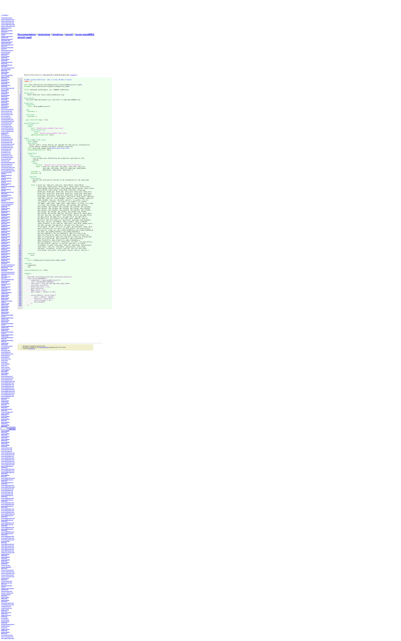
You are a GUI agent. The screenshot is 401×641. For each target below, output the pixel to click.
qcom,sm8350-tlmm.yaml (7, 522)
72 (20, 198)
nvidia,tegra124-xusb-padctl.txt (6, 301)
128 (20, 292)
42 (20, 148)
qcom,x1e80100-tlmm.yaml (5, 542)
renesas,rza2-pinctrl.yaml (7, 571)
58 (20, 175)
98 (20, 242)
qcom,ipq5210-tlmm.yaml (7, 384)
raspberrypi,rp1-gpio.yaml (7, 552)
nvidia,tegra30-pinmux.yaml (5, 344)
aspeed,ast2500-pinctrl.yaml (5, 57)
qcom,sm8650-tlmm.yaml (7, 536)
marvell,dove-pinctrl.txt (7, 197)
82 (20, 215)
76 (20, 205)
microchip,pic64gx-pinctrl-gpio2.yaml (8, 274)
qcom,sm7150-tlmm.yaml (7, 512)
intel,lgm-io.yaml (5, 160)
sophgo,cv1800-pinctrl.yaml (5, 598)
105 (20, 253)
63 (20, 183)
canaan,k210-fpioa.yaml (7, 119)
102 (20, 248)
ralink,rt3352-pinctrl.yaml (7, 547)
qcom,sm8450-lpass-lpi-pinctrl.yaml (7, 525)
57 (20, 173)
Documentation (27, 34)
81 (20, 213)
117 (20, 273)
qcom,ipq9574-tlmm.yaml (7, 394)
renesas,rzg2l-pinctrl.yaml (8, 573)
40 (20, 145)
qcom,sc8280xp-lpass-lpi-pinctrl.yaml (7, 473)
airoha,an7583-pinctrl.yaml (8, 24)
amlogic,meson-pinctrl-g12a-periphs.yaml (7, 42)
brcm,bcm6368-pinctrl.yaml (5, 107)
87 (20, 223)
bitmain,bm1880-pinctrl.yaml (5, 77)
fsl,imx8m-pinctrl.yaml (7, 145)
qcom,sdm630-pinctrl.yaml (8, 478)
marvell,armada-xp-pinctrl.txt (6, 190)
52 (20, 165)
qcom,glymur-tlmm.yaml (7, 377)
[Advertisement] (60, 16)
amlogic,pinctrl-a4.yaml (7, 50)
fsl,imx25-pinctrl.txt (6, 137)
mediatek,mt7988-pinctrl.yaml (5, 240)
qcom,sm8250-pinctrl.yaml (8, 518)
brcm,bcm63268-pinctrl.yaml (5, 96)
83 (20, 217)
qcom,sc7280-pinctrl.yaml (7, 469)
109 (20, 260)
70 (20, 195)
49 (20, 160)
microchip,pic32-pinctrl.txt (8, 272)
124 (20, 285)
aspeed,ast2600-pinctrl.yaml (5, 60)
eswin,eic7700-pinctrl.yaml (5, 133)
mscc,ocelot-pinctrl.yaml (7, 279)
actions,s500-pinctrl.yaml (7, 19)
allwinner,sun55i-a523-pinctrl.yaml (7, 31)
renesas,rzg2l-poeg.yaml (7, 575)
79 (20, 210)
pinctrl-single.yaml (6, 358)
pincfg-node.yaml (5, 350)
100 (20, 245)
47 (20, 156)
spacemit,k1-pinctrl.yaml (7, 603)
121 (20, 280)
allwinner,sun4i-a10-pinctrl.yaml (6, 28)
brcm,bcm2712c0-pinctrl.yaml (5, 86)
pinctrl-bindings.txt (6, 352)
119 (20, 277)
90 (20, 228)
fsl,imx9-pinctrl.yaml (6, 149)
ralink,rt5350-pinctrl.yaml (7, 550)
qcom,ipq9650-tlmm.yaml (7, 396)
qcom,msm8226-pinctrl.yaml (5, 414)
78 (20, 208)
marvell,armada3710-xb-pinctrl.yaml (7, 193)
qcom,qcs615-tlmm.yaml (7, 456)
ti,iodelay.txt (4, 627)
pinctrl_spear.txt (5, 367)
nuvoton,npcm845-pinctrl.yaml (6, 287)
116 (20, 272)
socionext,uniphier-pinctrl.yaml (6, 595)
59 (20, 177)
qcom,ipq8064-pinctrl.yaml (8, 391)
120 (20, 278)
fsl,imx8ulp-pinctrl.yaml (7, 147)
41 (20, 146)
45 (20, 153)
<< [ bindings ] (4, 15)
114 (20, 268)
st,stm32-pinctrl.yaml (6, 608)
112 (20, 265)
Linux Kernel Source (44, 347)
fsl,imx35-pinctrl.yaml (6, 140)
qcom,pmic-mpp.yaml (6, 451)
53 (20, 166)
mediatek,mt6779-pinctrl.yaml (5, 212)
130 (20, 295)
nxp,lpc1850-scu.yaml (6, 346)
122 (20, 282)
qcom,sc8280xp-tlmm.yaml (5, 476)
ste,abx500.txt (4, 618)
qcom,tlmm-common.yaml (7, 539)
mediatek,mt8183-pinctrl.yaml (5, 243)
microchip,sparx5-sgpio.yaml (5, 277)
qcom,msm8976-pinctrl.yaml (5, 437)
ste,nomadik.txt (5, 619)
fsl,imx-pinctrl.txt (5, 135)
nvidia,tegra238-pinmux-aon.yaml (7, 324)
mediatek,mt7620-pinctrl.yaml (5, 223)
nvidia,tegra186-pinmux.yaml (5, 304)
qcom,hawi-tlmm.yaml (6, 379)
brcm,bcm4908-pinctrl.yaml (5, 90)
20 (20, 111)
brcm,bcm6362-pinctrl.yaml (5, 104)
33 (20, 133)
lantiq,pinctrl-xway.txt (6, 165)
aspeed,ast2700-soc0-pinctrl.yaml (6, 63)
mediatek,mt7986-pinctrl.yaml (5, 237)
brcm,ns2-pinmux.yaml (7, 114)
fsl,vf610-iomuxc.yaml (6, 155)
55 (20, 170)
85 (20, 220)
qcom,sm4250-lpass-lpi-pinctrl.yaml (7, 496)
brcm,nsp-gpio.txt (5, 116)
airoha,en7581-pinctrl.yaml (8, 26)
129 (20, 293)
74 (20, 202)
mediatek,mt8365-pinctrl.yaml (5, 262)
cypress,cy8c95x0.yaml (7, 131)
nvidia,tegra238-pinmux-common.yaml (7, 327)
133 (20, 300)
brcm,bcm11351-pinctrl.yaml (5, 80)
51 (20, 163)
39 (20, 143)
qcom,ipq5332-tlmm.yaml (7, 386)
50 (20, 161)
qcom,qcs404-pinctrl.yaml (7, 454)
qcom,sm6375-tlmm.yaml (7, 510)
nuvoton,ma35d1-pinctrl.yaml (5, 282)
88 (20, 225)
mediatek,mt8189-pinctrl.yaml (5, 251)
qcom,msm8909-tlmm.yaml (5, 420)
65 (20, 187)
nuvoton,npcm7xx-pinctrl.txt (6, 284)
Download (73, 75)
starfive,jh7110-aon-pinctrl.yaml (6, 613)
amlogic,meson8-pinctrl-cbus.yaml (7, 48)
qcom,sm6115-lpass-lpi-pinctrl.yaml (7, 500)
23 (20, 116)
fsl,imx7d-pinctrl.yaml (6, 142)
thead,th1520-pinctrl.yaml (7, 624)
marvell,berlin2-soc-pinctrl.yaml (6, 195)
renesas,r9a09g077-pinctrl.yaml (6, 568)
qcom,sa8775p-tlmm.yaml (7, 461)
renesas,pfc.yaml (5, 565)
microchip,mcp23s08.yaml (8, 264)
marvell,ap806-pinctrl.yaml (8, 170)
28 (20, 125)
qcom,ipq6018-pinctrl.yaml (8, 389)
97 (20, 240)
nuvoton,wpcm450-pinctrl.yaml (6, 290)
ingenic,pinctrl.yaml (6, 159)
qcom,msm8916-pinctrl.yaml (5, 423)
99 (20, 243)
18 (20, 108)
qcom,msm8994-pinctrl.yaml (5, 440)
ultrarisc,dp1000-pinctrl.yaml (5, 633)
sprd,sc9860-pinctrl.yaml (7, 604)
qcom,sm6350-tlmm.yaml (7, 508)
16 (20, 105)
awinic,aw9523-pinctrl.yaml (5, 73)
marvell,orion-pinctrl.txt (7, 204)
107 (20, 257)
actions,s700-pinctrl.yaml (7, 21)
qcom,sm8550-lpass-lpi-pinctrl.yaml (7, 529)
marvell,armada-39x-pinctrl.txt (6, 181)
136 (20, 305)
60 (20, 178)
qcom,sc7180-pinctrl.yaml (7, 464)
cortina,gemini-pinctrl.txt (7, 129)
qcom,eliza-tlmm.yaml (6, 376)
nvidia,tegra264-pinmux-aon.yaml (7, 332)
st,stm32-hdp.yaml (6, 606)
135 (20, 303)
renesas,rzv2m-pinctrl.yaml (5, 579)
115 (20, 270)
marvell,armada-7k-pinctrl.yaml (6, 184)
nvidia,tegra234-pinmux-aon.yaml (7, 315)
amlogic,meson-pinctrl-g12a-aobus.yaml (7, 40)
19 (20, 110)
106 (20, 255)
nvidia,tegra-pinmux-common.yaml (6, 293)
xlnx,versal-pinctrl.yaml (7, 636)
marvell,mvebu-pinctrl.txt (7, 202)
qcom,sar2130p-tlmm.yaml (8, 462)
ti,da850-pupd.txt (5, 626)
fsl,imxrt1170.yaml (6, 152)
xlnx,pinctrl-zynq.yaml (6, 635)
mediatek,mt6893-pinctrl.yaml (5, 220)
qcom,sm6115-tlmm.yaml (7, 502)
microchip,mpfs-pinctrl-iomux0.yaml (7, 267)
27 (20, 123)
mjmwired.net (31, 348)
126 (20, 288)
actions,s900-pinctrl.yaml (7, 22)
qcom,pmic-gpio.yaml (6, 449)
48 (20, 158)
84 (20, 218)
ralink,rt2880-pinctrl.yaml (7, 544)
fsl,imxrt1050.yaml (6, 150)
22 (20, 115)
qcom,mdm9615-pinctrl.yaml (5, 407)
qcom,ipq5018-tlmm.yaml (7, 382)
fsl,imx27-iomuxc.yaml (7, 139)
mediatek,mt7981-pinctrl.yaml (5, 234)
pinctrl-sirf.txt (4, 360)
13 (20, 100)
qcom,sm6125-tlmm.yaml (7, 504)
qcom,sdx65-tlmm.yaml (7, 490)
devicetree (44, 34)
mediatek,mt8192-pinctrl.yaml (5, 254)
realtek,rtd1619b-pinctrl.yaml (5, 560)
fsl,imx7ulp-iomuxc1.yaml (7, 144)
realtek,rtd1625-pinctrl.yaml (5, 563)
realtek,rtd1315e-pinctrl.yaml (5, 555)
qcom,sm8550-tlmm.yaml (7, 531)
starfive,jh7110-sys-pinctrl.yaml (6, 616)
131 (20, 297)
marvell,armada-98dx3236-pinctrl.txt (8, 187)
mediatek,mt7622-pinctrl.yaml (5, 229)
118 (20, 275)
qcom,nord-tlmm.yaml (6, 447)
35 (20, 136)
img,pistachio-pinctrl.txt (7, 157)
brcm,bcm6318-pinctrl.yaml (5, 93)
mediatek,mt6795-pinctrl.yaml (5, 215)
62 (20, 182)
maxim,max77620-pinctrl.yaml (6, 206)
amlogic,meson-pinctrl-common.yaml (7, 37)
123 (20, 283)
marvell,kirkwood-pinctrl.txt (5, 200)
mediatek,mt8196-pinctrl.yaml (5, 260)
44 (20, 151)
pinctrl (69, 34)
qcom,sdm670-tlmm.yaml (7, 485)
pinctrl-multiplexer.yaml (7, 353)
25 (20, 120)
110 (20, 262)
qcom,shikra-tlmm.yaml (7, 493)
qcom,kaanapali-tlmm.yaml (5, 398)
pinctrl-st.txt (4, 362)
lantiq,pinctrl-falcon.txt (7, 164)
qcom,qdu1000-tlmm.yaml (7, 459)
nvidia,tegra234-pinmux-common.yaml (7, 318)
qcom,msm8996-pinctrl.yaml (5, 443)
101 (20, 247)
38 (20, 141)
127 (20, 290)
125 (20, 287)
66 (20, 188)
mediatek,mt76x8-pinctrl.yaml (5, 231)
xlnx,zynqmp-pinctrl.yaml (7, 638)
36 (20, 138)
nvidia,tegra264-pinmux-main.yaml (7, 338)
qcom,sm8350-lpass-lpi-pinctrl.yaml (7, 520)
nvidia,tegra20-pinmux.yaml (5, 310)
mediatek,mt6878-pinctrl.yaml (5, 217)
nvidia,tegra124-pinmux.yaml (5, 298)
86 (20, 222)
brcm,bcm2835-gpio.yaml (7, 88)
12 (20, 98)
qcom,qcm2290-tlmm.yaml (8, 452)
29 (20, 126)
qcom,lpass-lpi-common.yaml (5, 401)
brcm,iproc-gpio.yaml (6, 111)
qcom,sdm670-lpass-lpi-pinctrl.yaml (7, 483)
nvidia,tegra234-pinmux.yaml (5, 321)
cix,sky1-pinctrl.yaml (6, 126)
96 (20, 238)
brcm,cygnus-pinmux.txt (7, 109)
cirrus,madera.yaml (6, 124)
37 (20, 140)
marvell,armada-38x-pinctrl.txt (6, 179)
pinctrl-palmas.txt (5, 355)
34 (20, 135)
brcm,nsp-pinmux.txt (6, 117)
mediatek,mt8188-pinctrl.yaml (5, 248)
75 (20, 203)
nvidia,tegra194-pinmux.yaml (5, 307)
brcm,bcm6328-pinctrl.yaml (5, 99)
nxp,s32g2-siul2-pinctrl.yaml (5, 348)
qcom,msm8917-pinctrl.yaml (5, 425)
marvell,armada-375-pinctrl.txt (6, 176)
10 (20, 95)
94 (20, 235)
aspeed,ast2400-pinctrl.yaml (5, 54)
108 (20, 258)
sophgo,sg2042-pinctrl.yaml (5, 601)
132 (20, 298)
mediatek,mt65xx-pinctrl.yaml (5, 209)
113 (20, 267)
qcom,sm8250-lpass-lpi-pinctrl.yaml (7, 516)
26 (20, 121)
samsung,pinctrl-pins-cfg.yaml (6, 586)
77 (20, 207)
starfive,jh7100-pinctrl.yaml (5, 610)
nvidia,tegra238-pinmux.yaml (5, 329)
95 (20, 237)
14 (20, 101)
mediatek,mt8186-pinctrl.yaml (5, 246)
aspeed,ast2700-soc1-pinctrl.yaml (6, 65)
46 (20, 155)
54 (20, 168)
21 (20, 113)
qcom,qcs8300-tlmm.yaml (7, 457)
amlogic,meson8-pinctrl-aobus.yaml (7, 45)
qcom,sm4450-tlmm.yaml (7, 498)
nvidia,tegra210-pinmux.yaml (5, 313)
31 (20, 130)
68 (20, 192)
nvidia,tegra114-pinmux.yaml (5, 296)
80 (20, 212)
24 (20, 118)
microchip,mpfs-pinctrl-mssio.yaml (7, 270)
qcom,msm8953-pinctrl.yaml (11, 428)
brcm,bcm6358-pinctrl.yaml (5, 101)
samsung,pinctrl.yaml (6, 591)
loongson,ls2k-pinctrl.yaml (8, 167)
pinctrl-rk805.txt (5, 357)
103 (20, 250)
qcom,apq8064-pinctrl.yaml (5, 371)
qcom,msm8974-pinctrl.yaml (5, 434)
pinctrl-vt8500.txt (5, 363)
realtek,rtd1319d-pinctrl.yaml (5, 557)
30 (20, 128)
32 (20, 131)
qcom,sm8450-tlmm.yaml (7, 527)
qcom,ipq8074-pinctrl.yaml (8, 392)
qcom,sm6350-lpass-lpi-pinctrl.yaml (7, 506)
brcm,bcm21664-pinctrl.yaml (5, 83)
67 (20, 190)
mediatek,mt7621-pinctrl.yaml (5, 226)
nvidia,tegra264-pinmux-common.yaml (7, 335)
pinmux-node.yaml (6, 368)
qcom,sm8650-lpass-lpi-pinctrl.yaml (7, 534)
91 (20, 230)
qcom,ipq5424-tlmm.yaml (7, 387)
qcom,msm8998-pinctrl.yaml (5, 445)
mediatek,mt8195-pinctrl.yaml (5, 257)
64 (20, 185)
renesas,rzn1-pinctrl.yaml (7, 576)
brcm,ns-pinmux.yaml (6, 112)
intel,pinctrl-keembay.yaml (8, 162)
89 (20, 227)
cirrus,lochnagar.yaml (6, 122)
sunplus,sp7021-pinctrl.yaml (5, 622)
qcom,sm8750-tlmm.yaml (7, 538)
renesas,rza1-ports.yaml (7, 570)
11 (20, 96)
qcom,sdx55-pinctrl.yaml (7, 488)
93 (20, 233)
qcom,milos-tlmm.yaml (7, 412)
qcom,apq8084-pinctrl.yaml (5, 374)
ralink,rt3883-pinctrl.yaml (7, 549)
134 (20, 302)
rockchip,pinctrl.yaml (6, 581)
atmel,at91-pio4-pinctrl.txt (7, 67)
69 (20, 193)
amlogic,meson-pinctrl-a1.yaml (7, 34)
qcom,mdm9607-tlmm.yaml (5, 404)
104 (20, 252)
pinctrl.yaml (4, 365)
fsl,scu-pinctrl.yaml (6, 154)
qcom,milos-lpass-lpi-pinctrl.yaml (6, 410)
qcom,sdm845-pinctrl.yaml (8, 487)
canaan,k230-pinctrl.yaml (7, 121)
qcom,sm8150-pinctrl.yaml (8, 513)
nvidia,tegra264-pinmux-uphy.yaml (7, 341)
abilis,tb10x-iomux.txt (6, 17)
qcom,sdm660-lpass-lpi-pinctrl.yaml (7, 480)
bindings (57, 34)
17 (20, 106)
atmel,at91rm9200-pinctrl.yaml (6, 70)
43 (20, 150)
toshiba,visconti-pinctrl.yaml (5, 630)
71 (20, 197)
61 (20, 180)
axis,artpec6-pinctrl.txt (7, 75)
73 (20, 200)
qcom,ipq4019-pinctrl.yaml (8, 381)
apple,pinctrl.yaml (5, 52)
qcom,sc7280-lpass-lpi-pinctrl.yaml (7, 467)
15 (20, 103)
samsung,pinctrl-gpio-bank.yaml (6, 583)
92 (20, 232)
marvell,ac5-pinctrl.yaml (7, 169)
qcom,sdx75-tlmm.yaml (7, 492)
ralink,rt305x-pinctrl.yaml (7, 545)
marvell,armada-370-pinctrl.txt (6, 173)
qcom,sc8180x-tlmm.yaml (7, 470)
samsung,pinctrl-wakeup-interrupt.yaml (7, 589)
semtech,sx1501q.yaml (7, 592)
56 (20, 171)
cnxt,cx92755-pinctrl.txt (7, 127)
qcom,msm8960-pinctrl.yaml (5, 431)
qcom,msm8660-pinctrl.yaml (5, 417)
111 (20, 263)
